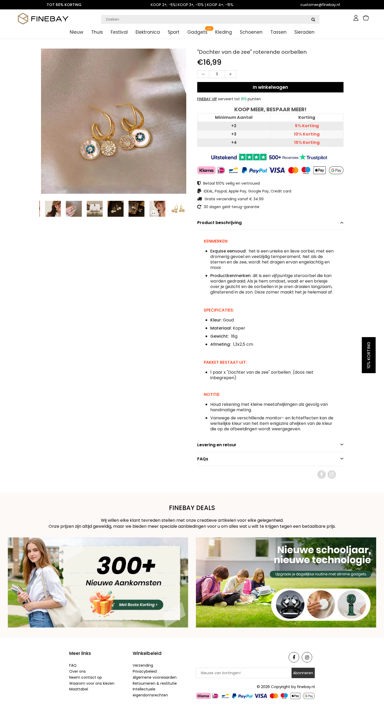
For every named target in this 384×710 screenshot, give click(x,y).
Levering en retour (216, 445)
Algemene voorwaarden (155, 677)
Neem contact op (85, 677)
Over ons (77, 671)
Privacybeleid (145, 671)
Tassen (278, 32)
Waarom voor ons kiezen (91, 683)
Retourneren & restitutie (155, 683)
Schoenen (251, 32)
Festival (119, 32)
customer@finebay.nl (320, 4)
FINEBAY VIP (207, 99)
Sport (173, 32)
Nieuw (76, 32)
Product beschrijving (219, 223)
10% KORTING (369, 355)
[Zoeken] (313, 19)
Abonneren (303, 673)
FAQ (73, 665)
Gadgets (197, 32)
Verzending (143, 665)
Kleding (223, 32)
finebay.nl (306, 686)
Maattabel (78, 689)
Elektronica (148, 32)
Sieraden (304, 32)
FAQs (202, 459)
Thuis (97, 32)
